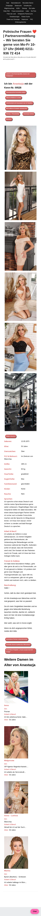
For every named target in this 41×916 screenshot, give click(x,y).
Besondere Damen (28, 3)
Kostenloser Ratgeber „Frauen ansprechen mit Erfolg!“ (19, 650)
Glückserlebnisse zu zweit (13, 97)
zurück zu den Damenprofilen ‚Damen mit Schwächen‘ (17, 75)
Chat (35, 911)
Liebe (27, 11)
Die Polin (33, 11)
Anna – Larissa (11, 816)
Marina (7, 871)
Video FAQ (6, 11)
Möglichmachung (9, 8)
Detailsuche (18, 5)
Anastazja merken (28, 114)
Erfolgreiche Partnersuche (25, 14)
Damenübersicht (15, 3)
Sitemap (24, 8)
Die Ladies (32, 8)
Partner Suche (25, 16)
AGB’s (18, 8)
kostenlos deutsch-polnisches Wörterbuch (18, 644)
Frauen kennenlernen (18, 11)
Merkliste (8, 119)
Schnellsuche (27, 5)
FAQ (31, 19)
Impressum (25, 19)
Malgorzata (9, 760)
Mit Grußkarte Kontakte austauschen (16, 108)
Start (7, 3)
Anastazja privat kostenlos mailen (15, 92)
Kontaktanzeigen (14, 16)
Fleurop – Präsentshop (12, 114)
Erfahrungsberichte (20, 22)
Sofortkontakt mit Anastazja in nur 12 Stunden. (19, 103)
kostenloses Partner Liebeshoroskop (16, 639)
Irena (6, 705)
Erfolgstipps (9, 5)
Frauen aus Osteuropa (13, 19)
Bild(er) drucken (10, 436)
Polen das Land (11, 14)
